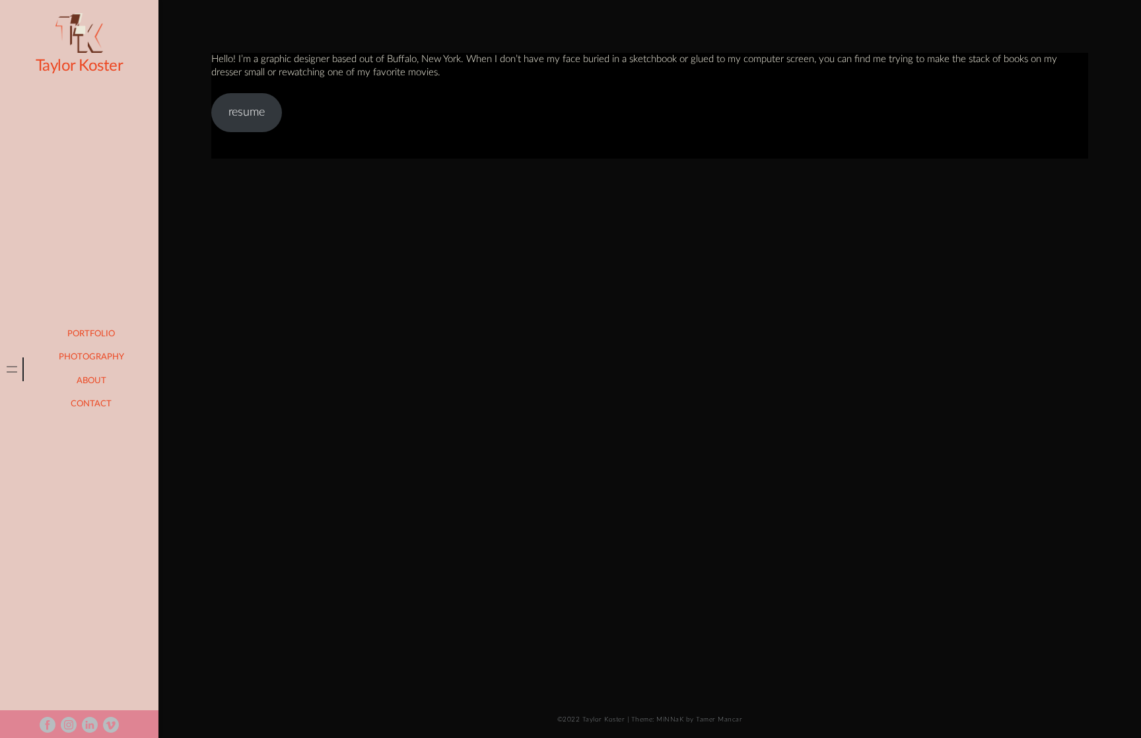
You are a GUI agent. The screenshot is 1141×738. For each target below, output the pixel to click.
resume (246, 112)
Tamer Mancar (719, 719)
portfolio (91, 334)
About (91, 381)
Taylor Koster (79, 66)
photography (91, 357)
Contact (91, 404)
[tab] (12, 369)
